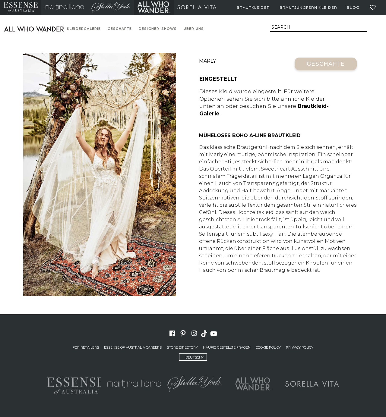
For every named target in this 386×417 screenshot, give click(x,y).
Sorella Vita (197, 7)
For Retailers (86, 347)
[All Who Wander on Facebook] (172, 333)
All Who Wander (154, 7)
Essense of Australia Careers (133, 347)
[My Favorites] (374, 7)
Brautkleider (253, 7)
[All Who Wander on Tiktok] (205, 333)
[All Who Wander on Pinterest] (183, 333)
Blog (353, 7)
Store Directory (182, 347)
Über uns (194, 29)
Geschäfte (120, 29)
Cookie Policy (268, 347)
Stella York (111, 7)
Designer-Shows (158, 29)
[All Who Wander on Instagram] (194, 333)
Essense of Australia (20, 7)
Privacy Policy (299, 347)
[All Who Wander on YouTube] (214, 333)
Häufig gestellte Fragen (227, 347)
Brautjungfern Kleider (308, 7)
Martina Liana (64, 7)
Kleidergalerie (84, 29)
